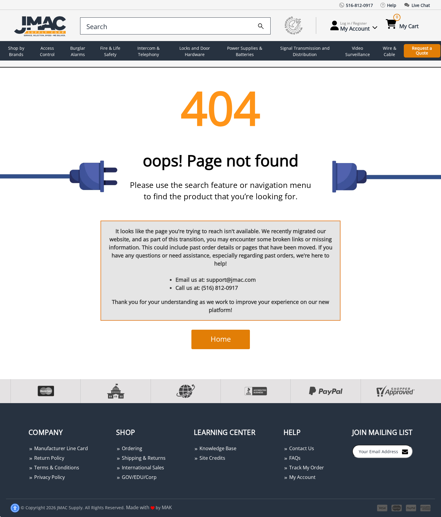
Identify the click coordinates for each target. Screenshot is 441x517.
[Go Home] (41, 25)
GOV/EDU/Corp (139, 477)
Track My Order (306, 467)
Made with (138, 507)
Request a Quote (422, 50)
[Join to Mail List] (405, 451)
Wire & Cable (389, 51)
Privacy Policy (49, 477)
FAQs (294, 458)
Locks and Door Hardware (194, 51)
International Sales (142, 467)
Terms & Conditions (56, 467)
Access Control (47, 51)
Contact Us (301, 448)
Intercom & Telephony (148, 51)
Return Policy (48, 458)
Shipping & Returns (143, 458)
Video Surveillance (357, 51)
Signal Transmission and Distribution (305, 51)
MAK (167, 507)
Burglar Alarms (77, 51)
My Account (302, 477)
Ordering (131, 448)
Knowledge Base (217, 448)
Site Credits (211, 458)
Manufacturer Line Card (60, 448)
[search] (261, 25)
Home (221, 339)
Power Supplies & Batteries (244, 51)
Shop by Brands (16, 51)
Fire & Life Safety (110, 51)
